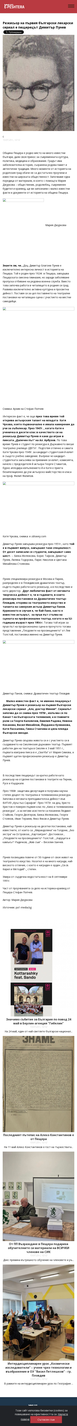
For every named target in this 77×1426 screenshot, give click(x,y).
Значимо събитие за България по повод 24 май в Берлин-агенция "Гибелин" (38, 1021)
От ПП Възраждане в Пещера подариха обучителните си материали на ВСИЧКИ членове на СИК (38, 1248)
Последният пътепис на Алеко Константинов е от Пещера (38, 1137)
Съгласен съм (46, 1419)
